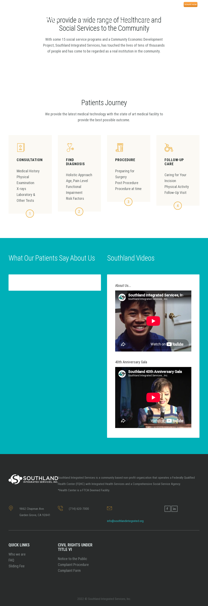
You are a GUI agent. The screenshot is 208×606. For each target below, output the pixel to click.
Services (143, 20)
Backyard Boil (187, 20)
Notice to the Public (72, 559)
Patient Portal (102, 20)
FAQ (11, 560)
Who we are (17, 554)
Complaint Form (69, 570)
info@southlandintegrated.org (125, 521)
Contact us (163, 20)
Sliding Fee (17, 566)
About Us (125, 20)
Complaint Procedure (73, 564)
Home (82, 20)
